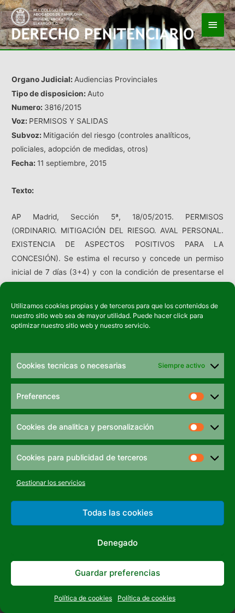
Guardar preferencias (117, 573)
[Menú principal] (213, 25)
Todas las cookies (118, 512)
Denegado (117, 542)
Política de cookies (83, 598)
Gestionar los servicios (50, 482)
